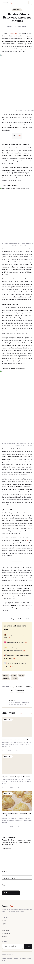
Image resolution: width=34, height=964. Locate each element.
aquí (10, 637)
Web (3, 885)
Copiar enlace (20, 690)
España (4, 924)
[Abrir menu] (30, 3)
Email (11, 690)
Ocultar (19, 135)
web (12, 297)
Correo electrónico (9, 878)
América (4, 936)
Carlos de (7, 2)
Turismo (14, 678)
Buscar (28, 946)
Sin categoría (6, 933)
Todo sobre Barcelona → (25, 713)
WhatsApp (19, 686)
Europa (4, 920)
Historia (6, 678)
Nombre (5, 871)
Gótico (21, 675)
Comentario (6, 848)
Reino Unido (6, 930)
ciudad (13, 675)
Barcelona (16, 9)
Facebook (28, 686)
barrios (5, 675)
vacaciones (13, 33)
